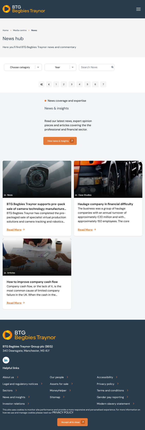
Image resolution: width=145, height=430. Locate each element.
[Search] (118, 67)
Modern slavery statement (113, 403)
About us (8, 377)
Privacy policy (105, 384)
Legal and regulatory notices (20, 384)
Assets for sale (59, 384)
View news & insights (58, 141)
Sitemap (55, 397)
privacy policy (62, 412)
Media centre (20, 30)
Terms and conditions (110, 390)
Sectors (8, 390)
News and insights (14, 397)
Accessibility (105, 377)
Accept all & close (70, 422)
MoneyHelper (58, 390)
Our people (57, 377)
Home (5, 30)
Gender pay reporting (110, 397)
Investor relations (14, 403)
